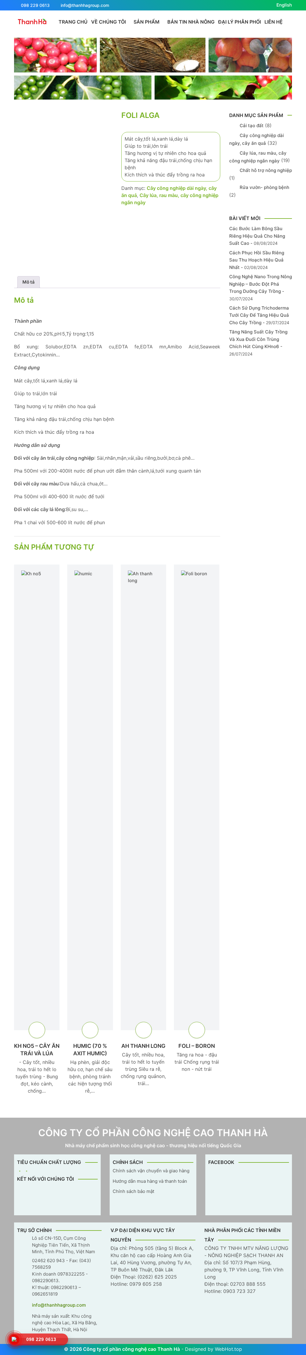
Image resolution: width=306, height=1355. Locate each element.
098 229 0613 (35, 5)
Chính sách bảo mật (133, 1191)
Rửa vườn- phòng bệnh (264, 187)
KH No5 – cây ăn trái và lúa (36, 1049)
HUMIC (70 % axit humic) (90, 1049)
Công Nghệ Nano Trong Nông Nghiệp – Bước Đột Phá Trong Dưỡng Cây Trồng (260, 284)
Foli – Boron (196, 1046)
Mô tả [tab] (28, 282)
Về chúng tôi (108, 22)
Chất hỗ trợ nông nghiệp (266, 170)
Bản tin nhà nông (191, 22)
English (284, 5)
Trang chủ (73, 22)
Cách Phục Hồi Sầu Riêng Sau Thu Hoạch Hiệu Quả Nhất (256, 260)
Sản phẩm (147, 22)
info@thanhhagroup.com (85, 5)
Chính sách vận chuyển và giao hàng (151, 1170)
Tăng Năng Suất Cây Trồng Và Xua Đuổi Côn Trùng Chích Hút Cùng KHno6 (258, 339)
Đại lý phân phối (239, 22)
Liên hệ (273, 22)
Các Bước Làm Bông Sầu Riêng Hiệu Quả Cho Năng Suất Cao (257, 236)
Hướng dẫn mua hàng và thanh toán (150, 1181)
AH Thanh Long (143, 1046)
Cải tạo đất (252, 125)
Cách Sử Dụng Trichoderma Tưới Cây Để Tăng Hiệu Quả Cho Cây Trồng (259, 315)
